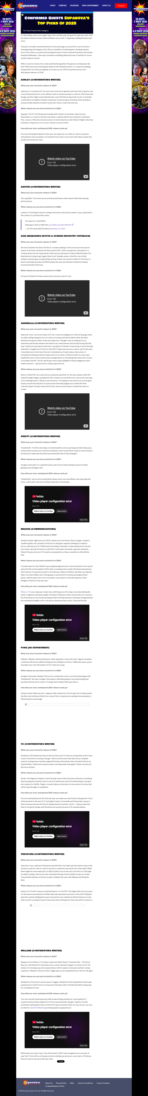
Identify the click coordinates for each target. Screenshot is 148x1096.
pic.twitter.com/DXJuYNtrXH (60, 225)
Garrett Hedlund (36, 1008)
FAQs (72, 1083)
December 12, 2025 (57, 228)
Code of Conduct (103, 1083)
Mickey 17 (25, 592)
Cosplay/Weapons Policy (54, 1086)
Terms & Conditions (85, 1083)
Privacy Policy (61, 1083)
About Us (48, 1083)
